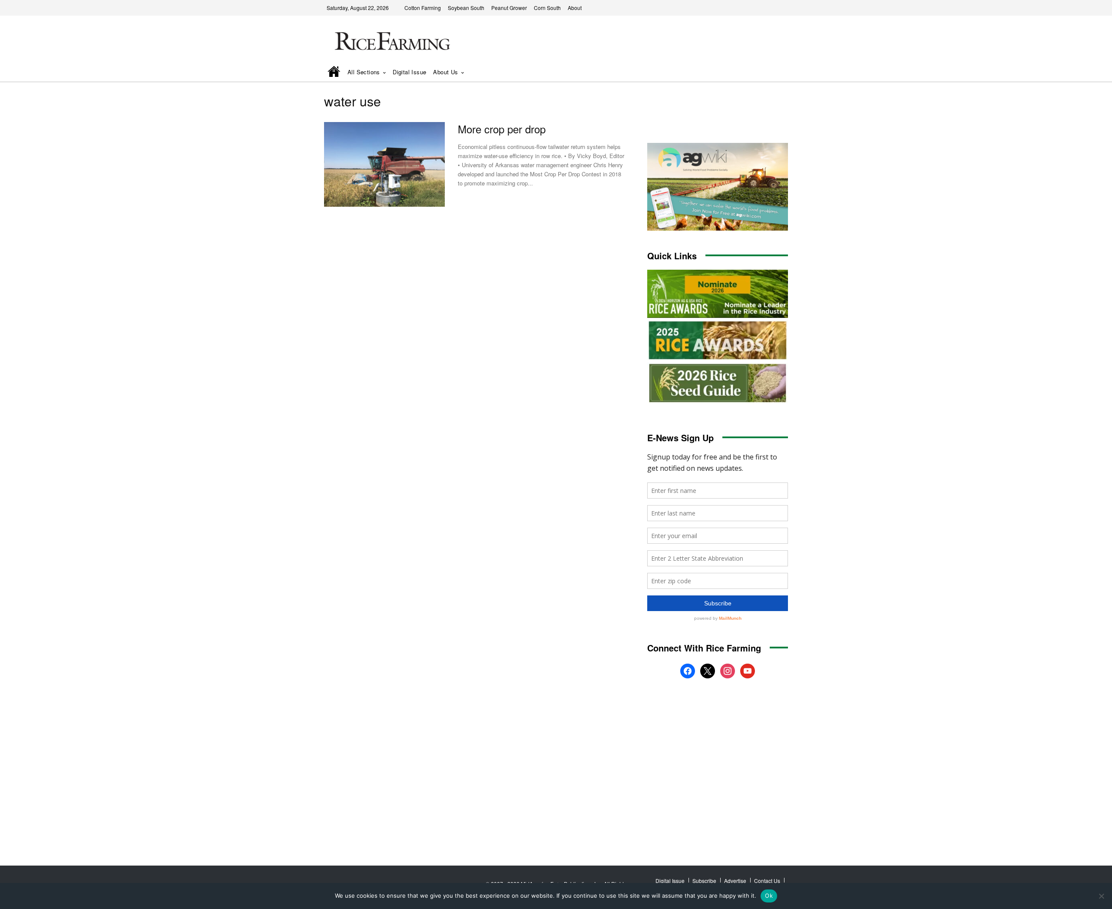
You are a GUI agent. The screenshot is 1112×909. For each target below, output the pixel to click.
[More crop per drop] (384, 164)
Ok (769, 895)
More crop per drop (502, 128)
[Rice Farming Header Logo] (390, 42)
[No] (1101, 896)
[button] (769, 73)
